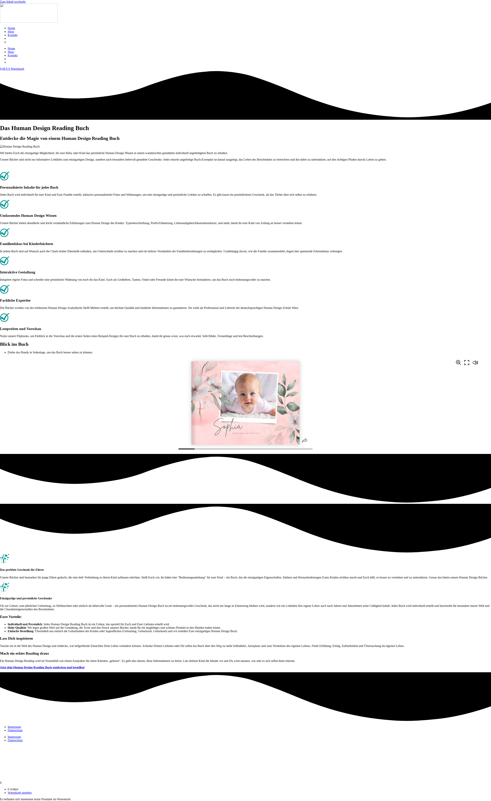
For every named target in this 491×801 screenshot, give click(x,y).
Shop (11, 31)
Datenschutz (15, 730)
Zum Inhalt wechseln (13, 1)
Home (11, 28)
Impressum (14, 726)
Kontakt (12, 35)
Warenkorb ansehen (20, 792)
